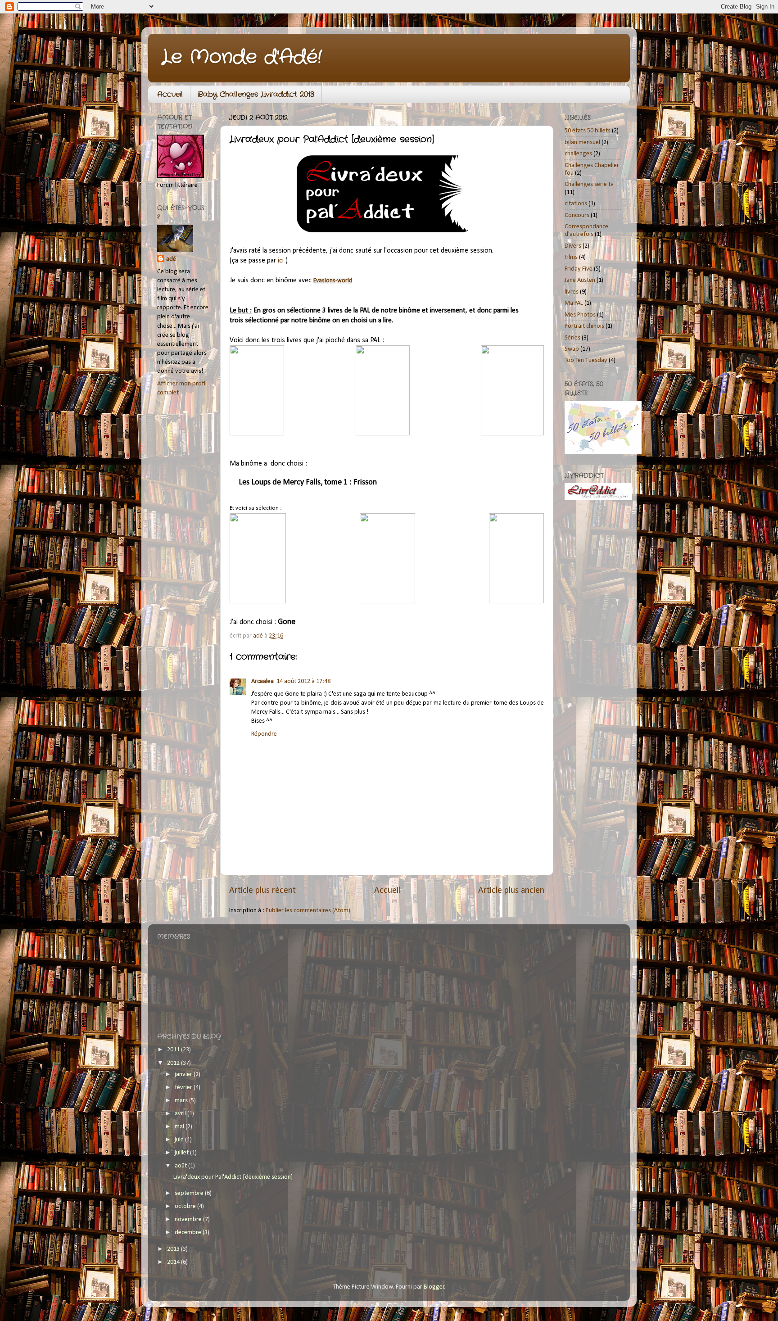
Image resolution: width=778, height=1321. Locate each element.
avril (181, 1113)
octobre (186, 1206)
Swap (572, 349)
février (184, 1087)
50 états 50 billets (588, 130)
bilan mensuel (582, 142)
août (181, 1166)
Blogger (434, 1287)
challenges (578, 153)
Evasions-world (332, 281)
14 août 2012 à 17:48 (303, 681)
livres (572, 292)
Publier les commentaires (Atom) (308, 910)
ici (281, 260)
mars (182, 1100)
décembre (189, 1232)
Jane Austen (580, 280)
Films (571, 257)
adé (171, 259)
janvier (184, 1074)
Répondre (264, 734)
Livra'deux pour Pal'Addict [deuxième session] (233, 1177)
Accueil (170, 94)
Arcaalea (262, 681)
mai (180, 1126)
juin (180, 1139)
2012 (174, 1063)
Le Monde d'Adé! (242, 57)
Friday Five (579, 269)
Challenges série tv (589, 184)
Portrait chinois (584, 326)
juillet (182, 1152)
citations (576, 203)
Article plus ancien (511, 890)
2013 (174, 1249)
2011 (174, 1049)
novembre (189, 1219)
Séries (572, 338)
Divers (573, 246)
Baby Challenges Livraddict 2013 (256, 94)
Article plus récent (262, 890)
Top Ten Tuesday (586, 360)
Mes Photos (580, 315)
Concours (577, 215)
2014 (174, 1262)
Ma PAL (574, 303)
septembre (190, 1193)
